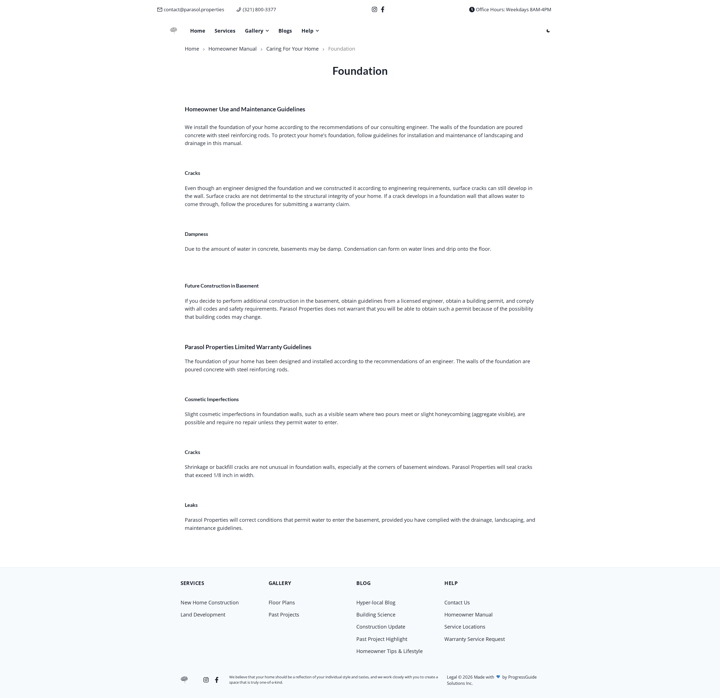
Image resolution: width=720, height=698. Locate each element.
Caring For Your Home (292, 48)
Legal (452, 677)
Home (192, 48)
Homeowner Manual (232, 48)
